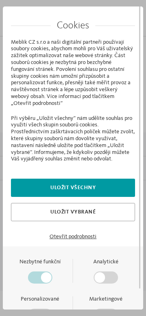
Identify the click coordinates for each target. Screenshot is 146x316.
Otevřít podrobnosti (73, 236)
